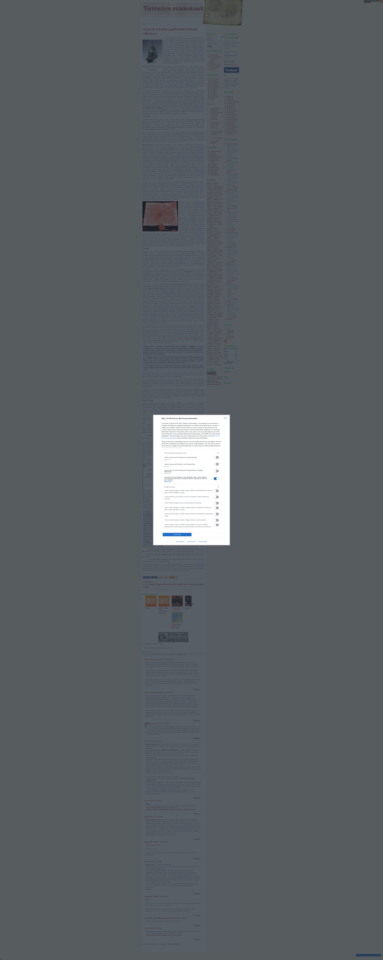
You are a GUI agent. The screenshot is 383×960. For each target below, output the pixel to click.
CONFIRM (177, 534)
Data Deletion (180, 541)
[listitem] (191, 453)
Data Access (191, 541)
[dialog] (191, 480)
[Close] (226, 419)
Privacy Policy (202, 541)
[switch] (216, 457)
